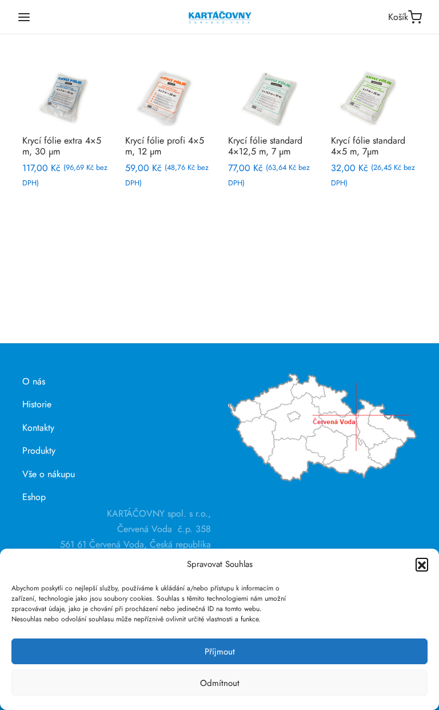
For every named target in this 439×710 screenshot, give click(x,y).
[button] (422, 564)
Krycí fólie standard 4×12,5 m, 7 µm (265, 146)
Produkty (38, 450)
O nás (33, 381)
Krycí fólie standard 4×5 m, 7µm (368, 146)
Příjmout (220, 651)
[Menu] (24, 17)
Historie (36, 404)
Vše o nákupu (48, 474)
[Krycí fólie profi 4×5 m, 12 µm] (168, 97)
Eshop (34, 496)
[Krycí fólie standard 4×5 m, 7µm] (374, 97)
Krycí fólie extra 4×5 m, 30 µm (61, 146)
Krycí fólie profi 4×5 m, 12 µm (164, 146)
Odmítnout (220, 683)
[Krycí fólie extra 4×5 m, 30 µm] (65, 97)
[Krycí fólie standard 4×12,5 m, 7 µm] (271, 97)
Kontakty (38, 427)
